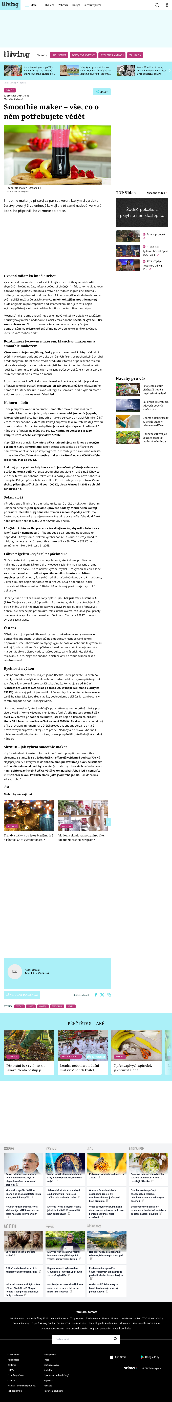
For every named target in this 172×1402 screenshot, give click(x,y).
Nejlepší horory (59, 1318)
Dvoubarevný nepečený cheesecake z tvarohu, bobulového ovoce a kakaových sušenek (147, 1195)
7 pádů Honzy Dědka (43, 1323)
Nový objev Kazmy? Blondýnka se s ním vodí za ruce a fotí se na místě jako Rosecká (65, 1288)
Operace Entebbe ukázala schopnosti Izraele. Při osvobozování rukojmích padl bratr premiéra (104, 1195)
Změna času (93, 1318)
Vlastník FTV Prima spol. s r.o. (22, 1385)
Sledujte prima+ (93, 5)
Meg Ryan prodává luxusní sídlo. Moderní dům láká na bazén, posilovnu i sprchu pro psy (95, 72)
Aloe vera (124, 1323)
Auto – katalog (21, 1323)
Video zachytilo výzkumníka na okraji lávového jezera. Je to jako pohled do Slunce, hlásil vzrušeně (106, 1212)
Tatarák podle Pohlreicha (103, 1323)
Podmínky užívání (16, 1375)
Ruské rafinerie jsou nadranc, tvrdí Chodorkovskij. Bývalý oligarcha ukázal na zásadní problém (21, 1179)
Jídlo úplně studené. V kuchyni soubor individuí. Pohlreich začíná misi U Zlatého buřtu (63, 1194)
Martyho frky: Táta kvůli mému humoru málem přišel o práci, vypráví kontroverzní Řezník (63, 1255)
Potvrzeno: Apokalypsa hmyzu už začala (106, 1176)
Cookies (11, 1380)
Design (76, 5)
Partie (105, 1318)
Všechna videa (156, 192)
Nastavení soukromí (53, 1391)
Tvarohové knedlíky (77, 1328)
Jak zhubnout (16, 1318)
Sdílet (102, 92)
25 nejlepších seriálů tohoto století (20, 1253)
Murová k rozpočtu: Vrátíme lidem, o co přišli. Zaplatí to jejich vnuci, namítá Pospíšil (23, 1194)
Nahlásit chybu (15, 1391)
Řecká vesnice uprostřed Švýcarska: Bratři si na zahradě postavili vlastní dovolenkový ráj (106, 1272)
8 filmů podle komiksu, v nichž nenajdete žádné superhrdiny (21, 1270)
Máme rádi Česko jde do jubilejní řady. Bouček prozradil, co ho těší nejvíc (64, 1178)
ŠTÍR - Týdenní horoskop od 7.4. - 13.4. (153, 265)
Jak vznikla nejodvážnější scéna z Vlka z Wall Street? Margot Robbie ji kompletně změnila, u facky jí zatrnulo (23, 1289)
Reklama (12, 1365)
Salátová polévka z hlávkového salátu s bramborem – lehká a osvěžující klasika (147, 1178)
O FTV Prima (13, 1354)
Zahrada (63, 5)
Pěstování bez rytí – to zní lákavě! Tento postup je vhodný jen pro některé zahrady (25, 1067)
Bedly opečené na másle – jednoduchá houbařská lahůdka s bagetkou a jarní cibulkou (148, 1210)
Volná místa (13, 1360)
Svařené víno (79, 1323)
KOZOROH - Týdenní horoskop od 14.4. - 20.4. (155, 250)
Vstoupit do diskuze (24, 994)
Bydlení (49, 5)
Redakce (48, 1385)
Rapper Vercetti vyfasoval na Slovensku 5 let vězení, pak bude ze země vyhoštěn (64, 1272)
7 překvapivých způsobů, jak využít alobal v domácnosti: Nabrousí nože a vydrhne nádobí (133, 1067)
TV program (76, 1318)
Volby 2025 (63, 1323)
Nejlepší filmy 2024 (37, 1318)
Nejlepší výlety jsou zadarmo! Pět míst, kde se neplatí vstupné (106, 1253)
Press (46, 1360)
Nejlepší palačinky (100, 1328)
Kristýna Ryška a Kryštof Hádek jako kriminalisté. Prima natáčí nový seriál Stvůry (64, 1210)
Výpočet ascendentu (52, 1328)
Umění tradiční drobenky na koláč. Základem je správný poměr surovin (103, 1288)
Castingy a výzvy (51, 1365)
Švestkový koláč (122, 1328)
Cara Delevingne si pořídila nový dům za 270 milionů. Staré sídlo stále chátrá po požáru (39, 72)
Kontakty (48, 1370)
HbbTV (11, 1370)
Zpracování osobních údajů (56, 1375)
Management (50, 1354)
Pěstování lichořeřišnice (146, 1323)
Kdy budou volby (131, 1318)
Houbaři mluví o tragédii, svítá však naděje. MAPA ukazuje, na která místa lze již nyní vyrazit (22, 1210)
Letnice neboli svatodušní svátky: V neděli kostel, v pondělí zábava (79, 1067)
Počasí (115, 1318)
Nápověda (48, 1380)
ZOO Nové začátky (152, 1318)
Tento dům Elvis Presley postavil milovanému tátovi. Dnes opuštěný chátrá (152, 70)
